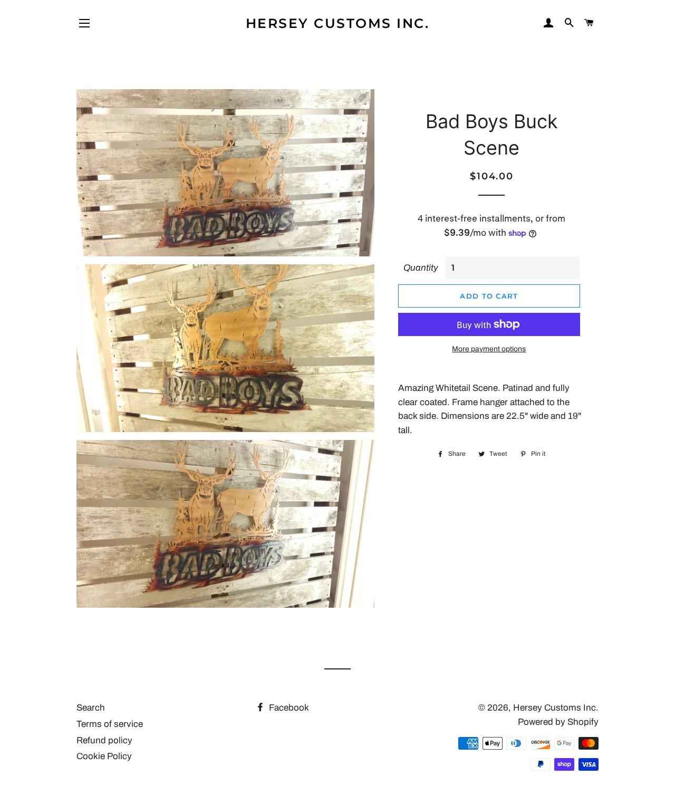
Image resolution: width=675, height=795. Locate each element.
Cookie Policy (104, 756)
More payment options (489, 349)
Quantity (420, 268)
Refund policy (104, 740)
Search (90, 708)
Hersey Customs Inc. (338, 23)
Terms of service (109, 724)
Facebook (288, 708)
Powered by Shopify (558, 722)
